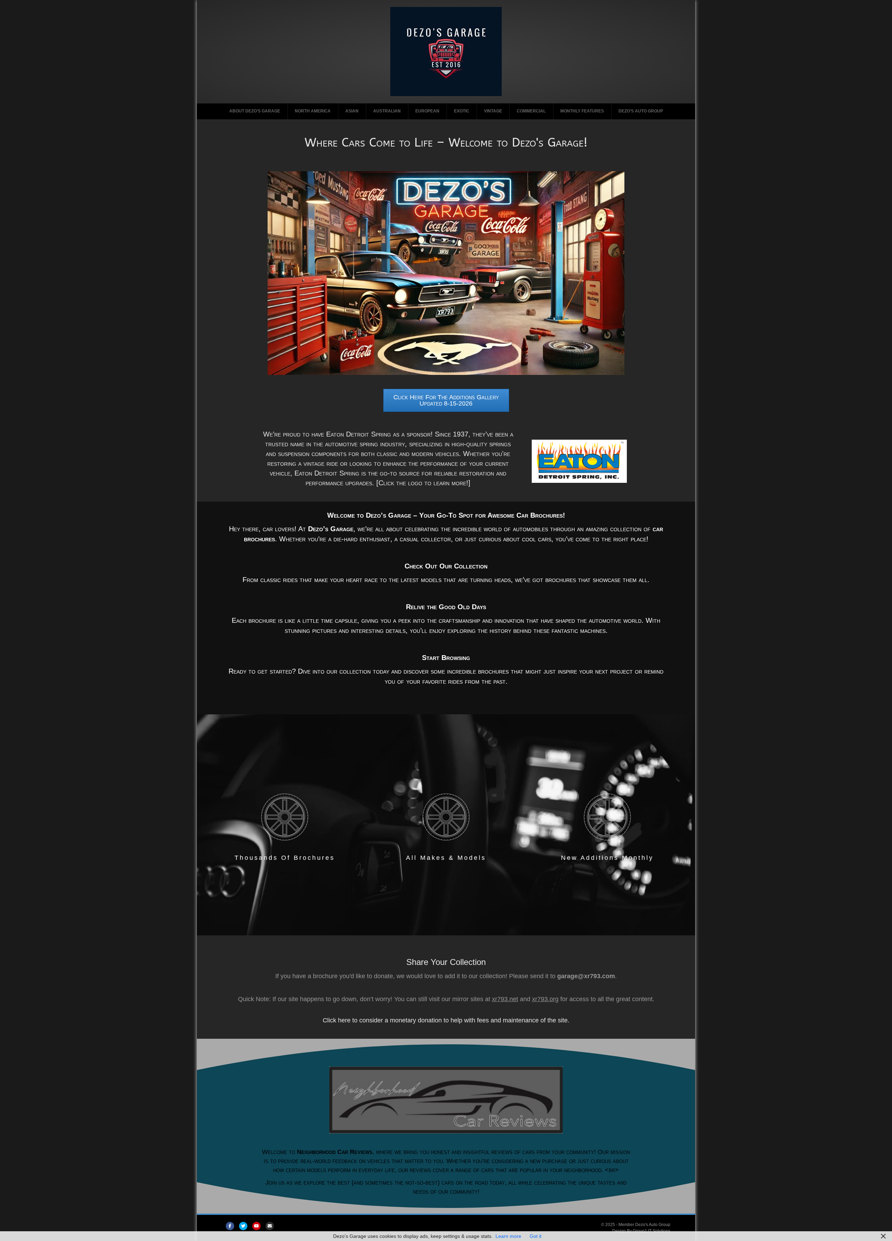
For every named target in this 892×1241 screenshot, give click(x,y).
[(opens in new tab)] (579, 461)
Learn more (508, 1236)
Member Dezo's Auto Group (644, 1224)
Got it (535, 1236)
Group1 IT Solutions (651, 1230)
